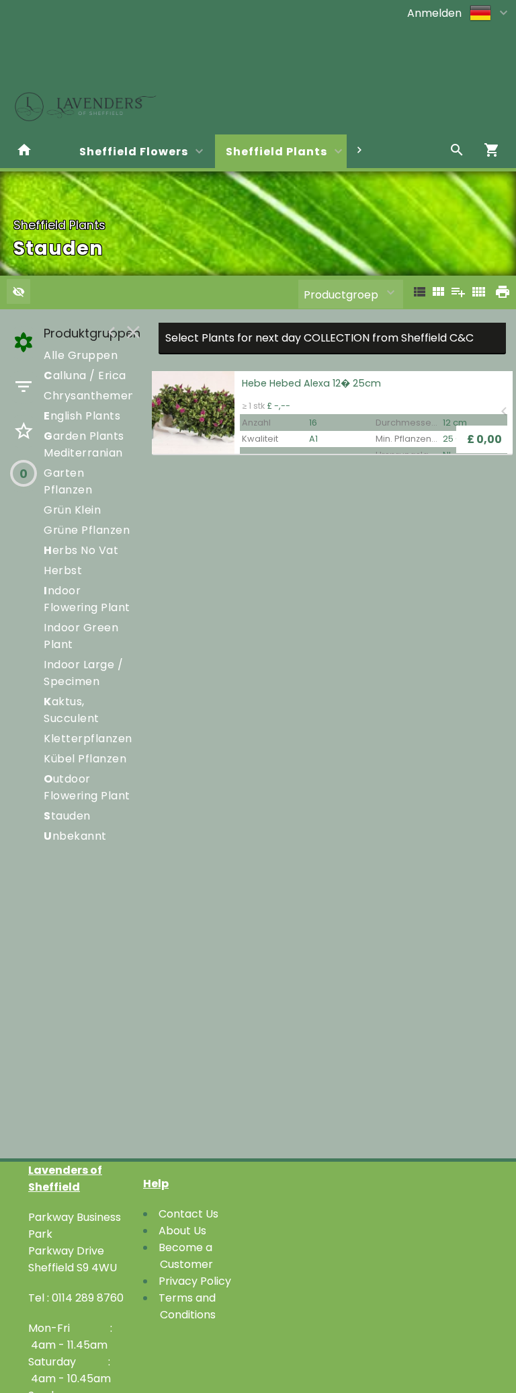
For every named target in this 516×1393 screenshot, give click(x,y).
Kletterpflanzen (88, 738)
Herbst (63, 570)
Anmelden (434, 13)
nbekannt (75, 836)
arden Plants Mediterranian (84, 444)
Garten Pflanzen (68, 481)
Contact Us (188, 1214)
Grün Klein (72, 510)
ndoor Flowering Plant (87, 599)
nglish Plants (82, 416)
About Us (182, 1230)
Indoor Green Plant (81, 636)
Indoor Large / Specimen (83, 673)
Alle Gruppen (81, 355)
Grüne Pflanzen (87, 530)
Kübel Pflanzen (85, 758)
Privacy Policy (195, 1281)
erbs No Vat (81, 550)
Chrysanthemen (89, 395)
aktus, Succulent (71, 710)
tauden (67, 816)
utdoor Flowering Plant (87, 787)
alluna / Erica (85, 375)
